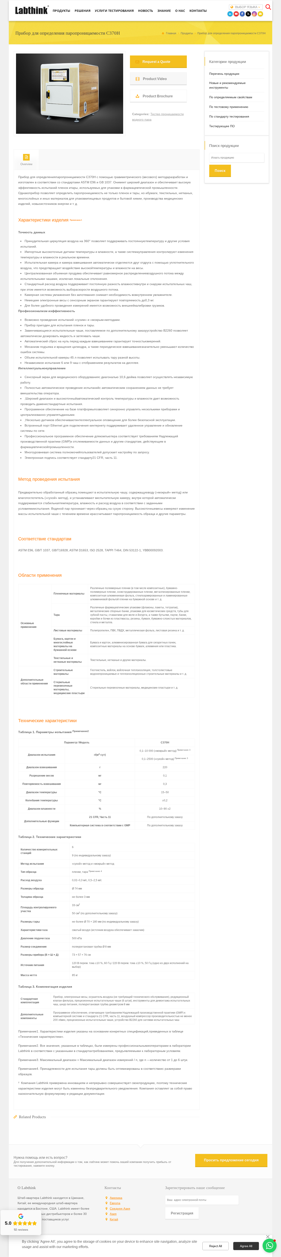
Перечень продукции (224, 73)
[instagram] (254, 13)
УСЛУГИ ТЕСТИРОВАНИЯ (114, 11)
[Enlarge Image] (69, 128)
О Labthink (27, 1188)
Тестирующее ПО (222, 126)
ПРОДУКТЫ (61, 11)
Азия (113, 1214)
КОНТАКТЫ (198, 11)
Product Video (155, 79)
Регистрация (182, 1213)
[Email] (260, 13)
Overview (26, 164)
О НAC (180, 11)
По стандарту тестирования (229, 116)
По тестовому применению (228, 107)
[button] (270, 1246)
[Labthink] (32, 13)
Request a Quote (156, 62)
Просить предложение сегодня (231, 1160)
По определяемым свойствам (230, 97)
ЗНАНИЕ (164, 11)
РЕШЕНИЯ (82, 11)
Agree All (246, 1246)
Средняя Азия (120, 1208)
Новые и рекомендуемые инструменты (227, 85)
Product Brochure (158, 96)
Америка (116, 1198)
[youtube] (236, 13)
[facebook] (242, 13)
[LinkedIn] (230, 13)
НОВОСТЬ (145, 11)
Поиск (220, 171)
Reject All (215, 1246)
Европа (115, 1203)
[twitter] (248, 13)
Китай (114, 1219)
